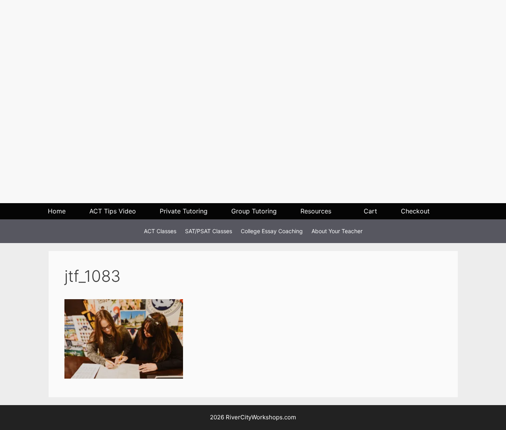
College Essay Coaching (272, 231)
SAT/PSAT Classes (208, 231)
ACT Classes (160, 231)
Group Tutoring (254, 211)
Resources (315, 211)
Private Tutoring (184, 211)
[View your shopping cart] (456, 211)
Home (57, 211)
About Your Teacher (337, 231)
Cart (370, 211)
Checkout (415, 211)
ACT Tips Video (112, 211)
